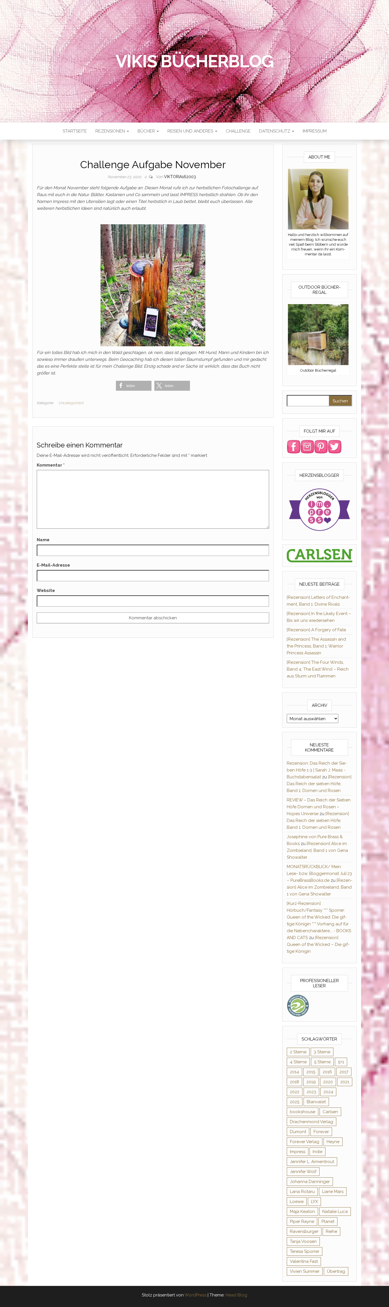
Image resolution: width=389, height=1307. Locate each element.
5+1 (341, 1061)
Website (46, 590)
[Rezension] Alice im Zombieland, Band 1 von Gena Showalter (317, 850)
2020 (328, 1081)
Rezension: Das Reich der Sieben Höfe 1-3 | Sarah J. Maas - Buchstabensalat (317, 770)
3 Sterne (322, 1051)
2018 (294, 1081)
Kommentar (51, 465)
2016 (327, 1071)
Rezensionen (110, 131)
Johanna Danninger (310, 1181)
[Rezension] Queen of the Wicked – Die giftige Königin (318, 944)
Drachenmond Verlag (311, 1121)
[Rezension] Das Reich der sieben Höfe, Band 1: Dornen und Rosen (319, 783)
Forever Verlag (304, 1141)
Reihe (331, 1231)
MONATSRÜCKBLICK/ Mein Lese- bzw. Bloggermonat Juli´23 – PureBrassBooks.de (319, 873)
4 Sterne (298, 1061)
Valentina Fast (304, 1261)
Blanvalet (316, 1101)
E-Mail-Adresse (53, 565)
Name (43, 539)
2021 (344, 1081)
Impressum (315, 131)
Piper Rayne (302, 1221)
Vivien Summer (305, 1271)
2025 (294, 1101)
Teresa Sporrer (304, 1251)
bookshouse (302, 1111)
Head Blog (236, 1295)
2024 (328, 1091)
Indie (317, 1151)
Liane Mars (332, 1191)
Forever (321, 1131)
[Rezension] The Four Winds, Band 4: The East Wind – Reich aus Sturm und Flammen (318, 669)
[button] (133, 386)
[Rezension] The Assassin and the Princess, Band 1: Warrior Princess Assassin (316, 646)
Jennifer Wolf (303, 1171)
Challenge (238, 131)
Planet (328, 1221)
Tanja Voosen (303, 1241)
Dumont (298, 1131)
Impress (297, 1151)
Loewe (297, 1201)
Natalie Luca (335, 1211)
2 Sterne (298, 1051)
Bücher (147, 131)
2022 (294, 1091)
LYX (314, 1201)
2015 (310, 1071)
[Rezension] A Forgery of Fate (316, 629)
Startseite (75, 131)
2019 (311, 1081)
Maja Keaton (302, 1211)
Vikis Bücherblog (195, 61)
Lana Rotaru (302, 1191)
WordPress (195, 1295)
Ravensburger (304, 1231)
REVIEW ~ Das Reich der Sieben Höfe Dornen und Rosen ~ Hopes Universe (319, 806)
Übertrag (336, 1271)
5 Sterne (322, 1061)
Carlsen (330, 1111)
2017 (343, 1071)
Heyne (333, 1141)
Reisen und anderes (190, 131)
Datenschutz (275, 131)
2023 (311, 1091)
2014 (294, 1071)
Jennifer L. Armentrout (312, 1161)
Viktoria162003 (180, 176)
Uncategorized (70, 403)
